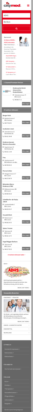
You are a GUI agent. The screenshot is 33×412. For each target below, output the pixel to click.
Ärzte (7, 381)
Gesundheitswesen (11, 392)
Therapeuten (9, 389)
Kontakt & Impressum (12, 349)
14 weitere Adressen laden (16, 255)
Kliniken (7, 385)
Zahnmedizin (9, 400)
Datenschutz (9, 353)
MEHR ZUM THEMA (23, 287)
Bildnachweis (9, 356)
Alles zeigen (25, 104)
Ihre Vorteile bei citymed (13, 369)
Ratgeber (8, 403)
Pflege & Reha (9, 396)
